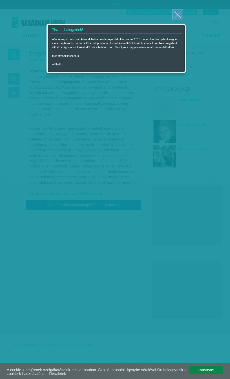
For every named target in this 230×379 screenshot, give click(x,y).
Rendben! (206, 370)
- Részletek (56, 374)
